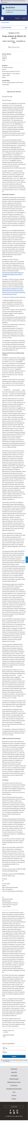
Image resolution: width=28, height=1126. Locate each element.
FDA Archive (14, 1069)
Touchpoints (6, 1061)
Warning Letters (5, 22)
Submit (14, 1056)
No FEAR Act (14, 1085)
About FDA (14, 1072)
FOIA (14, 1092)
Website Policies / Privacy (14, 1082)
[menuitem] (14, 1032)
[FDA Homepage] (2, 18)
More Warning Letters (14, 47)
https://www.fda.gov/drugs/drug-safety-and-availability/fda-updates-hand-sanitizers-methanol (13, 274)
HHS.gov (14, 1095)
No (6, 1052)
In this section (6, 27)
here (12, 12)
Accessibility (14, 1075)
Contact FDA (14, 1106)
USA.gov (14, 1098)
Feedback (26, 559)
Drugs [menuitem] (4, 1036)
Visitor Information (14, 1079)
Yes (6, 1048)
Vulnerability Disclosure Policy (14, 1088)
